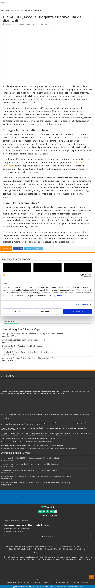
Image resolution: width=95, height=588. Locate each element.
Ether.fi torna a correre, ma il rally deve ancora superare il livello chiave (29, 464)
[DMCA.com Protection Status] (47, 569)
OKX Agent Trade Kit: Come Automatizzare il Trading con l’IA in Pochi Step (32, 334)
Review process (49, 582)
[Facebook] (39, 579)
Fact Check (38, 582)
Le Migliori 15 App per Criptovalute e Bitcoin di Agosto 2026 (27, 352)
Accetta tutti (78, 311)
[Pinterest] (45, 579)
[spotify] (55, 579)
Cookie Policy (76, 582)
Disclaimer (85, 582)
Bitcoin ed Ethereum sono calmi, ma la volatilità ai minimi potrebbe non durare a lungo (36, 482)
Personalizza (46, 311)
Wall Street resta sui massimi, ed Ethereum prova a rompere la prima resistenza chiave (36, 476)
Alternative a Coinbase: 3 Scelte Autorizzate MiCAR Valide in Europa (30, 358)
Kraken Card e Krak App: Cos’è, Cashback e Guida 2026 (24, 346)
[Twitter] (42, 579)
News (37, 24)
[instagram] (52, 579)
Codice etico (30, 582)
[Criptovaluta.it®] (47, 3)
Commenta (47, 24)
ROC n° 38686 (25, 559)
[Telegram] (58, 579)
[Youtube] (50, 579)
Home (2, 10)
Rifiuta (17, 311)
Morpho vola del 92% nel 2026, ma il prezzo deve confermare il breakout (30, 458)
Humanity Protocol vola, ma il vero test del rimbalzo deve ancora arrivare (30, 470)
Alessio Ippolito (10, 24)
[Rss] (37, 579)
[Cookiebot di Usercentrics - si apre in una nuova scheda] (82, 275)
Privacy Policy (56, 296)
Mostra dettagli (82, 304)
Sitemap (58, 582)
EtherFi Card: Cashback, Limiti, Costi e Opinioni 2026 (24, 340)
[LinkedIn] (47, 579)
